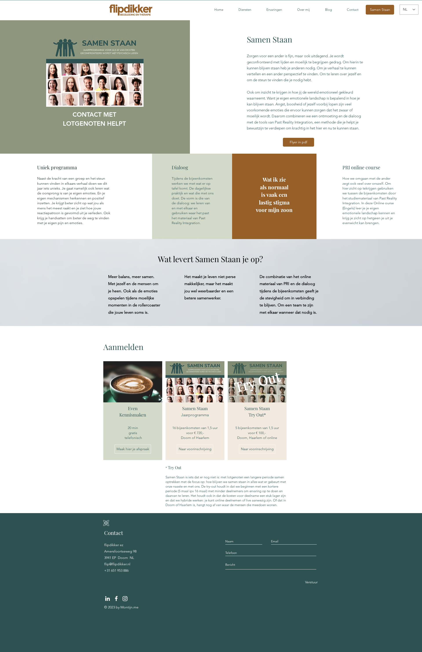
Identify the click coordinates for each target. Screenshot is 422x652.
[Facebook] (116, 598)
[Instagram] (125, 598)
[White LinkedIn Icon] (107, 598)
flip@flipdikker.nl (117, 564)
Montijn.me (129, 607)
